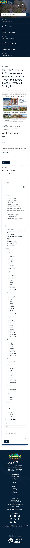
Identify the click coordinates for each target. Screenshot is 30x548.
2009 (8, 409)
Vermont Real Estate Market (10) (15, 218)
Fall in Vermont (10, 229)
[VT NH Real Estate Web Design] (15, 541)
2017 (8, 339)
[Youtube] (15, 516)
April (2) (11, 325)
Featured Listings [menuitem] (15, 476)
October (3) (12, 268)
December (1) (13, 336)
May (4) (11, 282)
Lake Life (23, 126)
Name (3, 136)
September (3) (13, 331)
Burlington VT (16, 126)
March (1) (12, 279)
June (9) (11, 344)
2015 (8, 358)
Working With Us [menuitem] (15, 478)
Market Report (10, 234)
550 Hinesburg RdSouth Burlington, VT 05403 (15, 501)
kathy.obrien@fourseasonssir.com (15, 504)
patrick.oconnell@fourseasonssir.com (15, 509)
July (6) (11, 346)
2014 (8, 365)
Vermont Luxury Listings (8, 26)
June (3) (11, 303)
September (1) (13, 286)
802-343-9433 (18, 5)
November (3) (13, 287)
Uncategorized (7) (11, 216)
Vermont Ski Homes (7, 21)
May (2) (11, 301)
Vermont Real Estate (11, 243)
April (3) (11, 299)
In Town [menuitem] (15, 491)
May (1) (11, 343)
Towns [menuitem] (15, 479)
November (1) (13, 380)
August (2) (12, 265)
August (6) (12, 348)
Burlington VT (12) (11, 199)
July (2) (11, 305)
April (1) (11, 258)
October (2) (12, 310)
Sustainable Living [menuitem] (15, 494)
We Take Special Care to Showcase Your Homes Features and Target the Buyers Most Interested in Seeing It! (14, 78)
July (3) (11, 327)
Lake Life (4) (10, 203)
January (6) (12, 275)
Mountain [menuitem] (15, 489)
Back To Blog (5, 66)
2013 (8, 385)
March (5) (12, 256)
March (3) (12, 298)
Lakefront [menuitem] (15, 488)
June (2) (11, 261)
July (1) (11, 263)
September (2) (13, 267)
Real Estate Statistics (12, 241)
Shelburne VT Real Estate (8, 49)
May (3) (11, 259)
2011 (8, 394)
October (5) (12, 351)
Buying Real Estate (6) (12, 200)
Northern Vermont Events (9, 128)
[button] (27, 14)
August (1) (12, 416)
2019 (8, 292)
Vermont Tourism (11, 245)
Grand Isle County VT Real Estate (10, 43)
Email (3, 143)
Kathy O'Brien (7, 90)
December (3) (13, 289)
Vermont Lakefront (7, 55)
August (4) (12, 306)
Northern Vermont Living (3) (14, 208)
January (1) (12, 296)
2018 (8, 317)
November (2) (13, 312)
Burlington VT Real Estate (8, 32)
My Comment (5, 152)
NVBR (8, 240)
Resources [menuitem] (15, 480)
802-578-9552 (15, 508)
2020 (8, 272)
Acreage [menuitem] (15, 492)
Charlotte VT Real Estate (8, 38)
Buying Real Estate (7, 126)
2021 (8, 253)
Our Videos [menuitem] (15, 482)
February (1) (12, 322)
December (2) (13, 355)
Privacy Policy (21, 165)
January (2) (12, 320)
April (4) (11, 280)
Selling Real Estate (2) (12, 214)
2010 (8, 402)
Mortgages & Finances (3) (13, 204)
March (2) (12, 397)
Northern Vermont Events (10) (14, 206)
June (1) (11, 284)
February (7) (12, 277)
